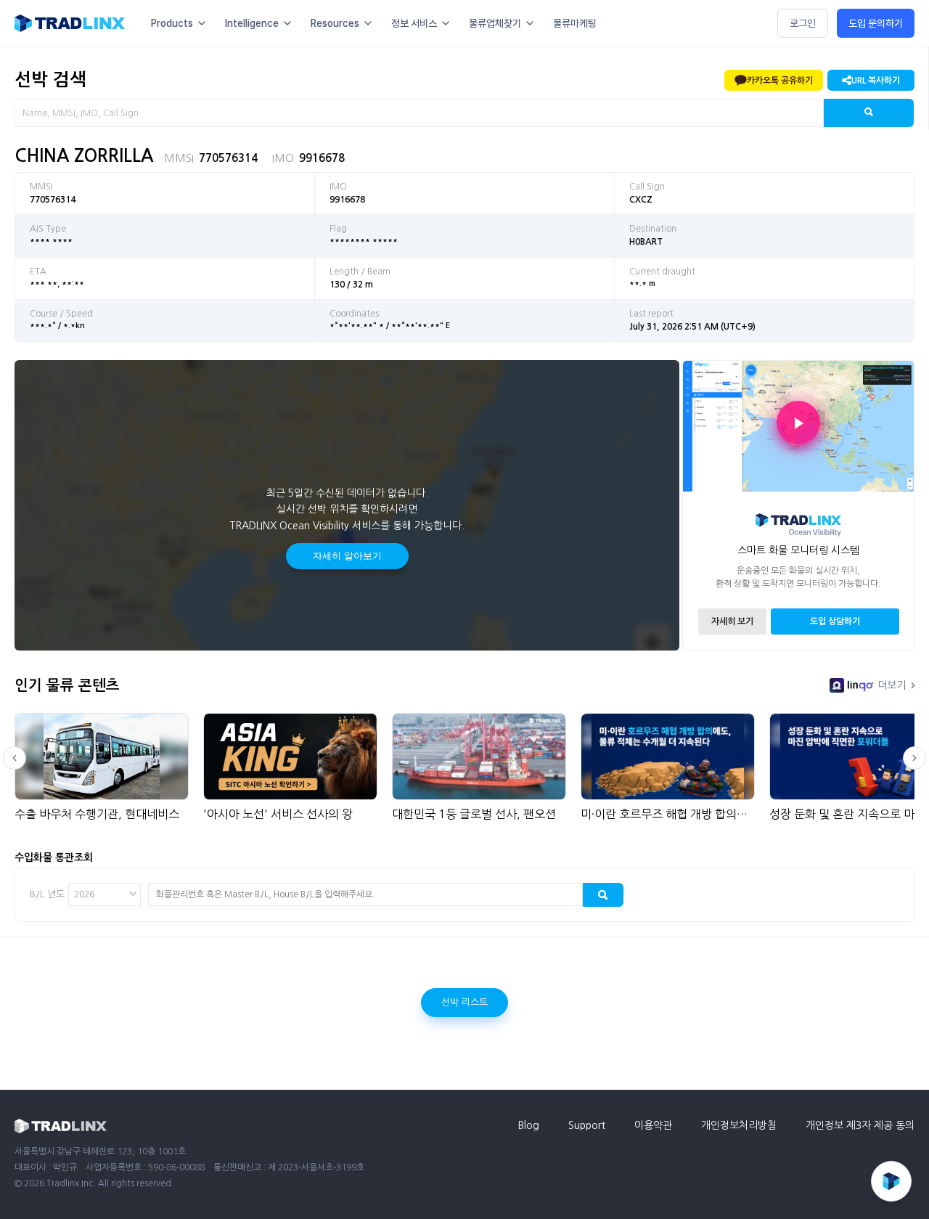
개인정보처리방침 (739, 1125)
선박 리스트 (464, 1002)
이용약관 (653, 1125)
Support (586, 1125)
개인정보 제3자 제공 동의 (860, 1125)
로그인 (803, 23)
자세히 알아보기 (347, 555)
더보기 (891, 685)
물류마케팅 (575, 23)
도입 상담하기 (835, 621)
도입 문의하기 (875, 23)
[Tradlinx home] (70, 23)
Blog (528, 1125)
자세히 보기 (732, 621)
